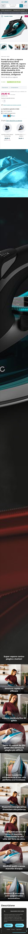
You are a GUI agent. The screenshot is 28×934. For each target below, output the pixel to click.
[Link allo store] (4, 2)
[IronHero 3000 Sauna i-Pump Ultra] (7, 128)
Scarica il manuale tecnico (8, 98)
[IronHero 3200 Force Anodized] (21, 128)
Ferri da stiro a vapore (14, 120)
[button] (25, 46)
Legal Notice (18, 929)
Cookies (8, 929)
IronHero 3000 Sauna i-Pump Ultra (7, 135)
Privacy (13, 929)
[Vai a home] (1, 13)
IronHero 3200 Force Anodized (21, 135)
